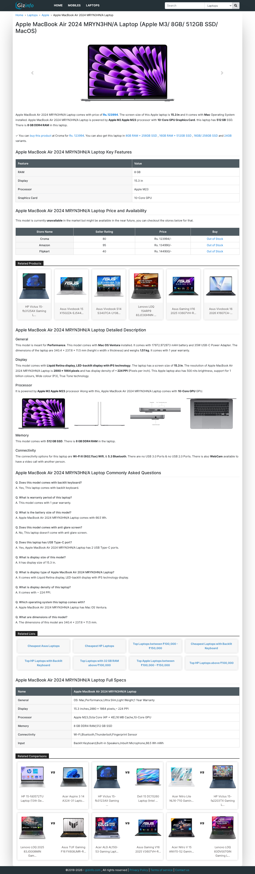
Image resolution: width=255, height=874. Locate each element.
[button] (32, 73)
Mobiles (74, 5)
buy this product (40, 135)
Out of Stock (215, 239)
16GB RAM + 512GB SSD (175, 135)
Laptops (92, 5)
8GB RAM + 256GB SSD (142, 135)
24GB (228, 135)
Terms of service (161, 870)
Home (58, 5)
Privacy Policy (139, 870)
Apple (45, 15)
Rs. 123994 (76, 135)
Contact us (182, 870)
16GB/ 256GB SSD (206, 135)
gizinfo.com (92, 870)
